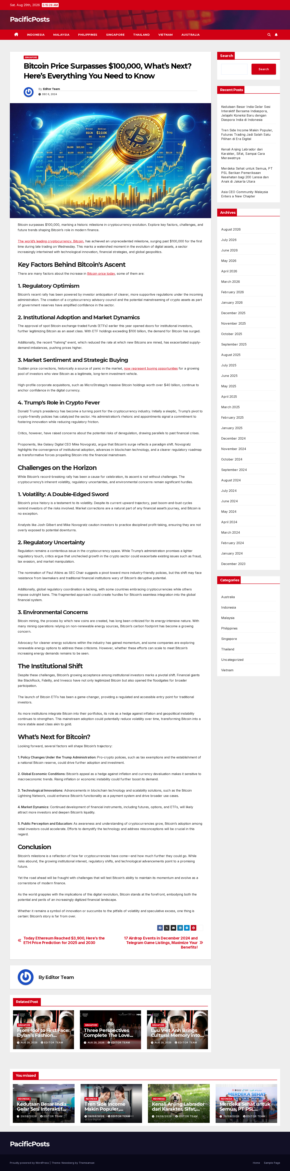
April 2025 (229, 397)
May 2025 (228, 386)
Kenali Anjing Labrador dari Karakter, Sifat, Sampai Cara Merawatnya (243, 153)
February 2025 (232, 417)
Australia (190, 34)
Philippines (87, 34)
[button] (269, 35)
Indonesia (36, 34)
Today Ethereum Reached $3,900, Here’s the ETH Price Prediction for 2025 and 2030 (64, 940)
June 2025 (229, 376)
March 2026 (230, 282)
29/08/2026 (29, 1116)
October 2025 (231, 334)
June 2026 (229, 250)
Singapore (115, 34)
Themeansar (86, 1162)
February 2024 (232, 543)
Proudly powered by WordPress (30, 1162)
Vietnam (165, 34)
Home (256, 1162)
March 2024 (230, 532)
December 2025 (233, 313)
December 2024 (233, 438)
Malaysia (61, 34)
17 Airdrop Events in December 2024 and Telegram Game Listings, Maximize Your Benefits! (160, 943)
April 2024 (229, 522)
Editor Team (51, 89)
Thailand (141, 34)
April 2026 (229, 271)
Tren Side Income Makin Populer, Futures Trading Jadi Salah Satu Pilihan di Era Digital (247, 134)
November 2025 (233, 323)
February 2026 (232, 292)
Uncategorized (232, 660)
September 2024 (234, 470)
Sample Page (272, 1162)
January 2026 (232, 302)
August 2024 (231, 480)
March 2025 (230, 407)
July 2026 (229, 240)
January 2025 (231, 428)
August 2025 (230, 355)
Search (226, 56)
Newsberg (68, 1162)
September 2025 (234, 344)
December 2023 (233, 564)
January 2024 (232, 553)
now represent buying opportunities (151, 368)
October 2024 (231, 459)
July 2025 (228, 365)
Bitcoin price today (101, 273)
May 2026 (229, 261)
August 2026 (231, 229)
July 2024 (229, 491)
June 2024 (229, 501)
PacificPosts (30, 19)
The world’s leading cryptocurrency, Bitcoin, (51, 241)
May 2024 (229, 512)
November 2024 (233, 449)
